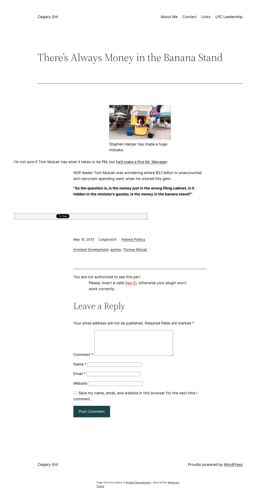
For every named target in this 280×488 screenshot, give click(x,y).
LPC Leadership (228, 17)
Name (80, 364)
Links (206, 17)
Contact (189, 17)
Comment (83, 354)
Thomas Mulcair (135, 249)
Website (80, 383)
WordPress (233, 464)
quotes (115, 249)
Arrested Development (90, 249)
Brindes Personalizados (138, 482)
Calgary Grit (48, 17)
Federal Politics (133, 239)
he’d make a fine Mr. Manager (141, 162)
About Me (169, 17)
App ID (131, 283)
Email (79, 373)
